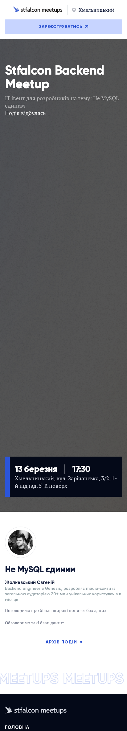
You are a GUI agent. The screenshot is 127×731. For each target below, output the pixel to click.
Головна (17, 727)
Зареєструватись (60, 26)
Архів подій (61, 642)
